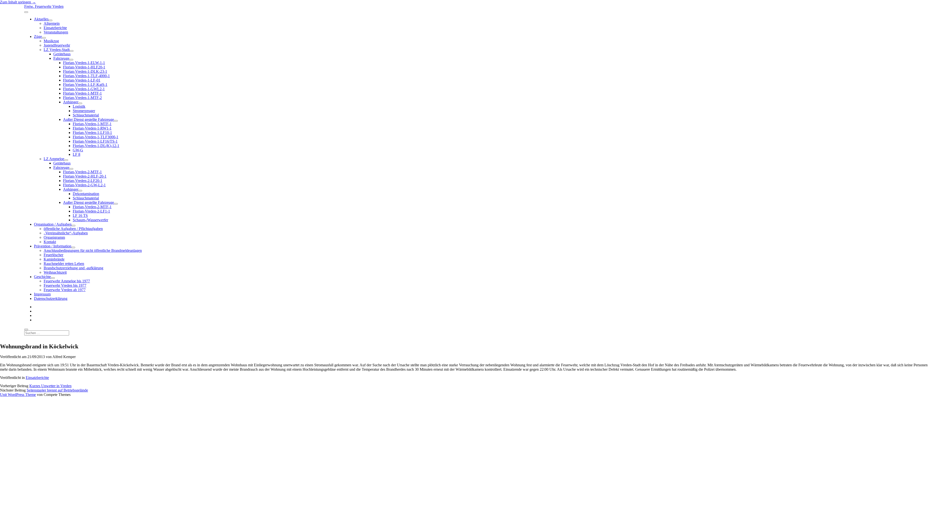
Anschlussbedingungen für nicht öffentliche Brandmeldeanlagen (93, 250)
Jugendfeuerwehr (57, 45)
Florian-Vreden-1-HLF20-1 (84, 67)
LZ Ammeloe (54, 159)
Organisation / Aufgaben (53, 224)
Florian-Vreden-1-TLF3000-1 (95, 137)
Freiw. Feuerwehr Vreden (44, 6)
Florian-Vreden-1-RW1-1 (92, 128)
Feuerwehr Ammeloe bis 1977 (67, 281)
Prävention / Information (52, 246)
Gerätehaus (62, 54)
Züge (38, 36)
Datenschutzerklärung (50, 298)
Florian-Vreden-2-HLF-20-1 (84, 176)
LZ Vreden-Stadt (57, 50)
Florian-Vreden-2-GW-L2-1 (84, 185)
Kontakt (50, 242)
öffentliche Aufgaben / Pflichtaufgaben (73, 229)
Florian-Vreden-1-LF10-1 (92, 133)
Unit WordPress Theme (18, 395)
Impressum (42, 294)
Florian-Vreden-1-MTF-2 (82, 98)
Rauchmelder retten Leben (64, 264)
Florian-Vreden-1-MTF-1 (82, 93)
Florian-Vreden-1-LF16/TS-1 (95, 141)
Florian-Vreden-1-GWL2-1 (84, 89)
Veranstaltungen (56, 32)
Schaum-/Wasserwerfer (90, 220)
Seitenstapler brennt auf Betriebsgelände (57, 390)
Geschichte (42, 277)
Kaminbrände (54, 259)
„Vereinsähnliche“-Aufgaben (66, 233)
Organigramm (54, 237)
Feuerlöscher (53, 255)
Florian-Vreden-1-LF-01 (81, 80)
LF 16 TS (80, 215)
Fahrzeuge (61, 58)
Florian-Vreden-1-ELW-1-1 (84, 63)
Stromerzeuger (84, 111)
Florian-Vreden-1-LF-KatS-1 (85, 84)
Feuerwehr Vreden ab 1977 (65, 290)
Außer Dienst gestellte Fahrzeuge (88, 119)
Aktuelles (41, 19)
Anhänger (70, 102)
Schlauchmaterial (86, 115)
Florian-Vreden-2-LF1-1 (91, 211)
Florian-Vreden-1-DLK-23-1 (85, 71)
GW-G (78, 150)
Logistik (79, 106)
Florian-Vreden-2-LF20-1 (82, 181)
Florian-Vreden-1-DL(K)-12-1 (96, 146)
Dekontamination (86, 194)
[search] (26, 329)
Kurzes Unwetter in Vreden (50, 386)
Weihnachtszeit (55, 272)
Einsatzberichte (55, 28)
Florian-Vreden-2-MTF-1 (82, 172)
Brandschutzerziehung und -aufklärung (73, 268)
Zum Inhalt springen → (18, 2)
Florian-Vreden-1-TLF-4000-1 (86, 76)
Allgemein (52, 23)
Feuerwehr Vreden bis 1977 (65, 285)
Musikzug (51, 41)
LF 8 (76, 154)
